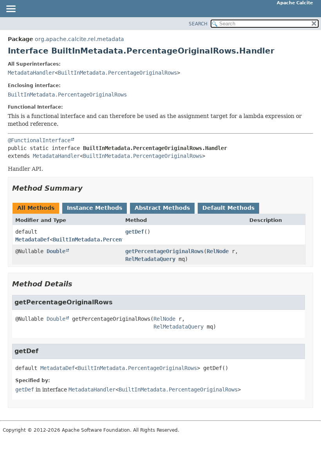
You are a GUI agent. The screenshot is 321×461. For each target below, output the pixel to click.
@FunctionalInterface (39, 140)
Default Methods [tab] (228, 208)
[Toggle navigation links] (10, 9)
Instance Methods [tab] (94, 208)
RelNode (218, 251)
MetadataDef (32, 239)
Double (56, 251)
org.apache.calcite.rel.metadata (79, 39)
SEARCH (198, 24)
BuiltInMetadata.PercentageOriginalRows (117, 73)
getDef (134, 232)
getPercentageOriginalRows (164, 251)
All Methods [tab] (35, 208)
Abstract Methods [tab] (162, 208)
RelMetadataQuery (150, 259)
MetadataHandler (31, 73)
